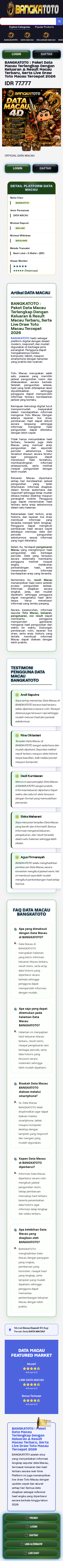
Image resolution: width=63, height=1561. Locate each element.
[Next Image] (58, 117)
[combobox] (28, 21)
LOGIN (16, 54)
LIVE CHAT (33, 1553)
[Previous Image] (5, 117)
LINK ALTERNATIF (34, 1544)
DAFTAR (46, 54)
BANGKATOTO (20, 338)
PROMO (34, 1518)
